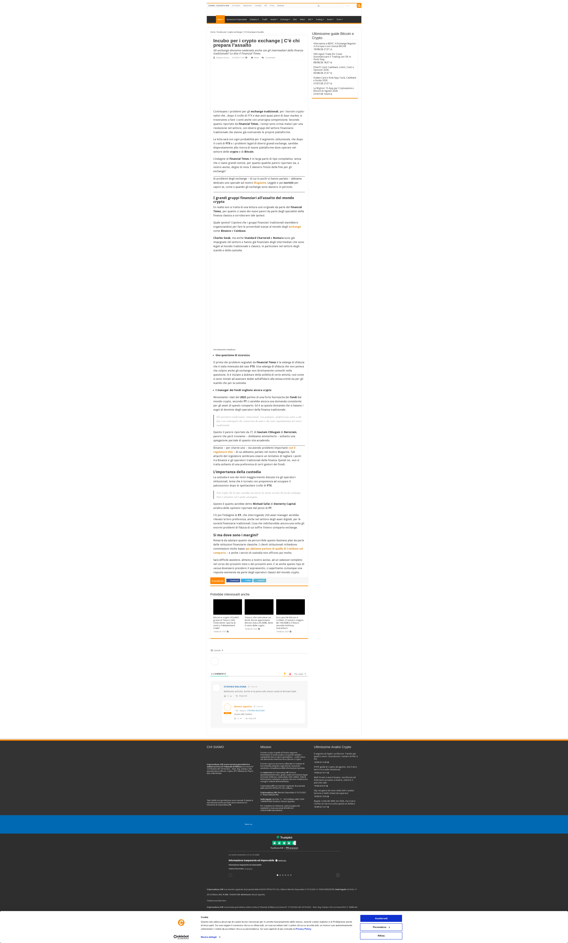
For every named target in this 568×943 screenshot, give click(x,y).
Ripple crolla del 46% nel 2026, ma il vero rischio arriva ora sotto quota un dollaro (334, 802)
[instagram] (338, 6)
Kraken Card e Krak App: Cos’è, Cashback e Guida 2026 (334, 79)
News (256, 57)
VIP (265, 6)
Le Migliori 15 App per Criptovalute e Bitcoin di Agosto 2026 (333, 89)
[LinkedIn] (331, 6)
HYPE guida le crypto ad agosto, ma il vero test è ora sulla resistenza (335, 768)
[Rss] (318, 6)
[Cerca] (359, 5)
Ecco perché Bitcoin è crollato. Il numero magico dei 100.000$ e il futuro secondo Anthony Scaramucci (290, 622)
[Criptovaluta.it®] (284, 12)
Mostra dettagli (209, 937)
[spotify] (341, 6)
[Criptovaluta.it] (212, 19)
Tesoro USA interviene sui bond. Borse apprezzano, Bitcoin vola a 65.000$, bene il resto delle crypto (259, 621)
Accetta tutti (381, 918)
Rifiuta (381, 935)
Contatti (258, 6)
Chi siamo (236, 6)
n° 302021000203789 (325, 889)
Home (212, 32)
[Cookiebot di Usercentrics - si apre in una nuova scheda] (181, 937)
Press (272, 6)
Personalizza (379, 927)
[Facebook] (321, 6)
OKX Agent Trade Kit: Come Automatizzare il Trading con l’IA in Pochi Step (332, 57)
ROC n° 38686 (348, 907)
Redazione (247, 6)
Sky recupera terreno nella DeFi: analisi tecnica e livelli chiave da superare (334, 792)
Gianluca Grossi (222, 57)
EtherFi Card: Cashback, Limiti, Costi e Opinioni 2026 (333, 68)
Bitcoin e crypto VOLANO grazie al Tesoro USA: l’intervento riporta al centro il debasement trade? (226, 622)
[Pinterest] (328, 6)
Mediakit (280, 6)
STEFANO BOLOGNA (255, 710)
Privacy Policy (303, 929)
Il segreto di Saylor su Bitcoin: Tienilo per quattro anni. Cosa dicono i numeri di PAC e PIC (336, 756)
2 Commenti (270, 57)
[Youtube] (334, 6)
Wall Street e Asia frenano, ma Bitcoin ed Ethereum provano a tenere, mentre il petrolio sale (335, 780)
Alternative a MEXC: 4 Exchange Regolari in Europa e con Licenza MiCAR (334, 45)
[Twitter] (325, 6)
